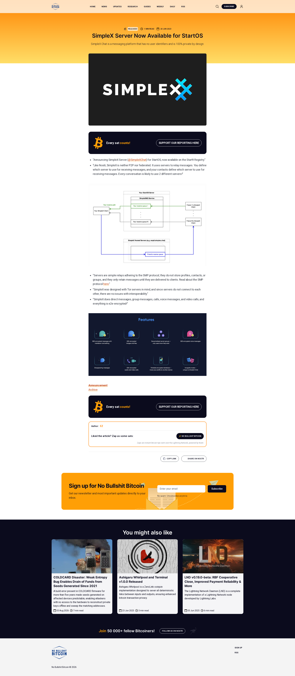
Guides (147, 7)
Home (92, 7)
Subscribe (229, 6)
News (104, 7)
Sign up (238, 648)
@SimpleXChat (137, 159)
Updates (117, 7)
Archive (93, 389)
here (106, 284)
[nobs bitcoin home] (55, 6)
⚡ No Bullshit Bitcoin (190, 436)
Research (133, 7)
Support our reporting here (179, 142)
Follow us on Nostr (172, 631)
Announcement (98, 385)
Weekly (160, 7)
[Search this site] (217, 6)
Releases (132, 29)
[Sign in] (241, 6)
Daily (172, 7)
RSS (183, 7)
